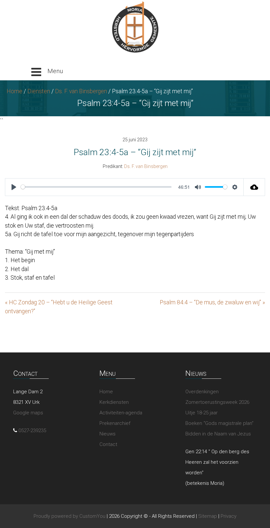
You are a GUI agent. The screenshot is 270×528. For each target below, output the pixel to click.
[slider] (96, 187)
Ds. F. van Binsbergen (81, 91)
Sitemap (207, 516)
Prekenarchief (114, 423)
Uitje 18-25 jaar (201, 413)
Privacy (228, 516)
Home (14, 91)
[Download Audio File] (254, 187)
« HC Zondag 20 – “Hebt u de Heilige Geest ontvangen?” (59, 306)
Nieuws (107, 434)
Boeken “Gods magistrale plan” (219, 423)
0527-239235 (32, 430)
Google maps (28, 413)
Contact (108, 444)
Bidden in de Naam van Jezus (218, 434)
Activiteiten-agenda (120, 413)
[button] (47, 72)
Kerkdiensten (114, 402)
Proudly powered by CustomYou (69, 516)
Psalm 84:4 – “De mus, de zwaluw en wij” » (212, 302)
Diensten (38, 91)
